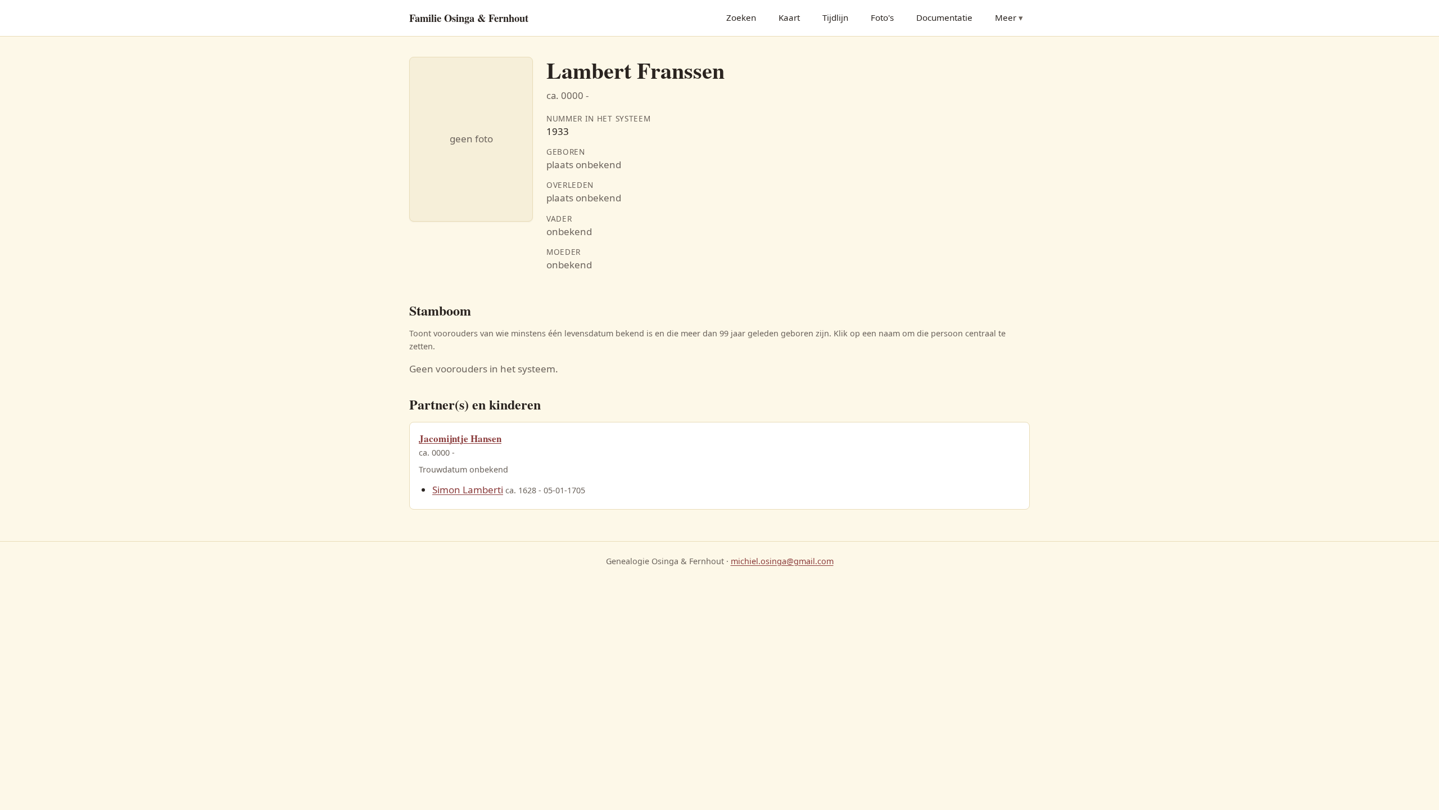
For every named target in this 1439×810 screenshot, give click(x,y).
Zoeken (741, 17)
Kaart (789, 17)
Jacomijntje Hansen (460, 438)
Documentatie (944, 17)
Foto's (882, 17)
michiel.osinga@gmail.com (782, 561)
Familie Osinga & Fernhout (468, 17)
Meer (1005, 17)
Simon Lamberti (467, 489)
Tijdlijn (835, 17)
